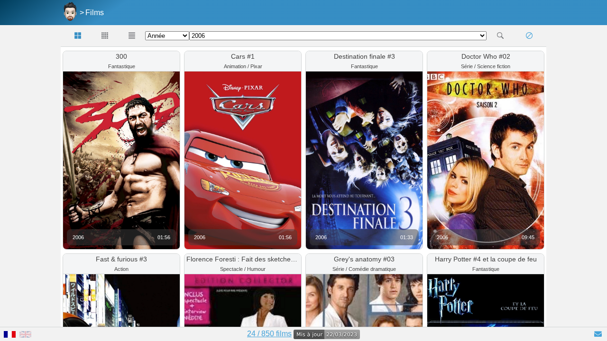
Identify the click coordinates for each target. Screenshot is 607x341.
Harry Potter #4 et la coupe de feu (486, 259)
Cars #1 (243, 56)
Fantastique (121, 66)
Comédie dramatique (372, 269)
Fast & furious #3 (121, 259)
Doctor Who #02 (485, 56)
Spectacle (231, 269)
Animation (235, 66)
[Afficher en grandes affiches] (78, 36)
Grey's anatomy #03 (364, 259)
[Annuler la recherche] (529, 36)
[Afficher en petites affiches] (105, 36)
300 (121, 56)
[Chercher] (500, 36)
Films (94, 13)
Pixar (256, 66)
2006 (78, 237)
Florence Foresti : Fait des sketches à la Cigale (257, 259)
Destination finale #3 (364, 56)
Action (121, 269)
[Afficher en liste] (131, 36)
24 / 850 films (269, 334)
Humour (256, 269)
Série (467, 66)
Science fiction (493, 66)
